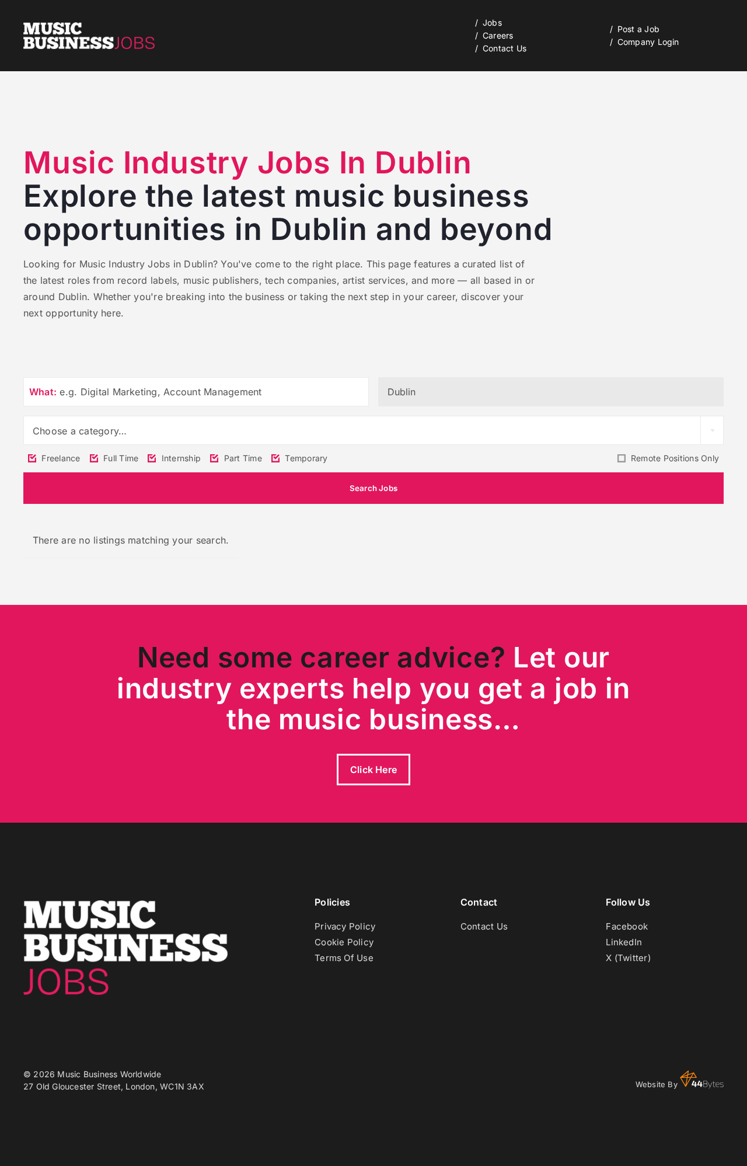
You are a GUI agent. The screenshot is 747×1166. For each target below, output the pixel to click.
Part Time (241, 458)
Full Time (119, 458)
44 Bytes (702, 1079)
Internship (180, 458)
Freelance (59, 458)
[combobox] (373, 430)
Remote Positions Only (674, 458)
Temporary (304, 458)
